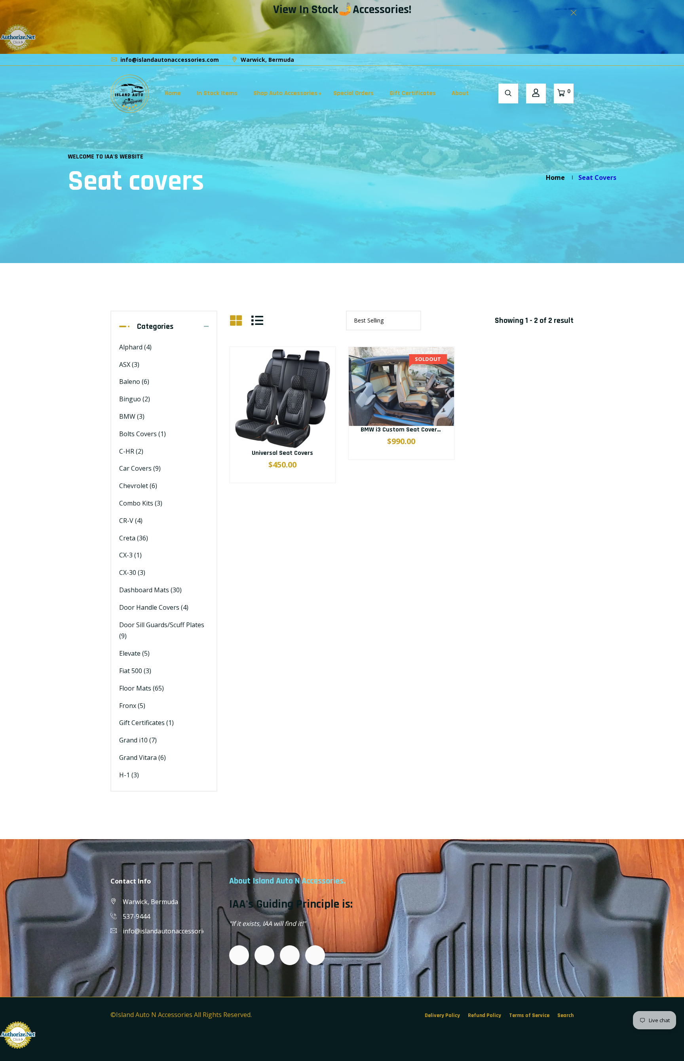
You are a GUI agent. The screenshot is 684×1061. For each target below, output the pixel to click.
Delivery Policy (442, 1015)
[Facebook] (551, 59)
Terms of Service (529, 1015)
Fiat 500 (135, 670)
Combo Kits (140, 503)
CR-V (130, 520)
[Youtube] (573, 59)
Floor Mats (141, 688)
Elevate (134, 653)
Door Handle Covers (153, 607)
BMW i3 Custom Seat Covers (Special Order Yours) (430, 430)
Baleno (134, 381)
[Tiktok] (565, 59)
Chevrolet (138, 485)
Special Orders (353, 93)
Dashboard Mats (150, 590)
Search (565, 1015)
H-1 (129, 775)
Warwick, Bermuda (266, 59)
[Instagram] (558, 59)
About (460, 93)
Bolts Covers (142, 433)
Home (173, 93)
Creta (133, 538)
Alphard (135, 347)
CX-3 (130, 555)
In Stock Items (217, 93)
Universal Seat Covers (282, 453)
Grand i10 (138, 740)
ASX (129, 364)
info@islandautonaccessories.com (169, 59)
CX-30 (132, 572)
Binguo (134, 399)
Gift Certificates (413, 93)
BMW (131, 416)
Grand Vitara (142, 757)
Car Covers (140, 468)
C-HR (131, 451)
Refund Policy (484, 1015)
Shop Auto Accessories (285, 93)
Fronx (132, 705)
